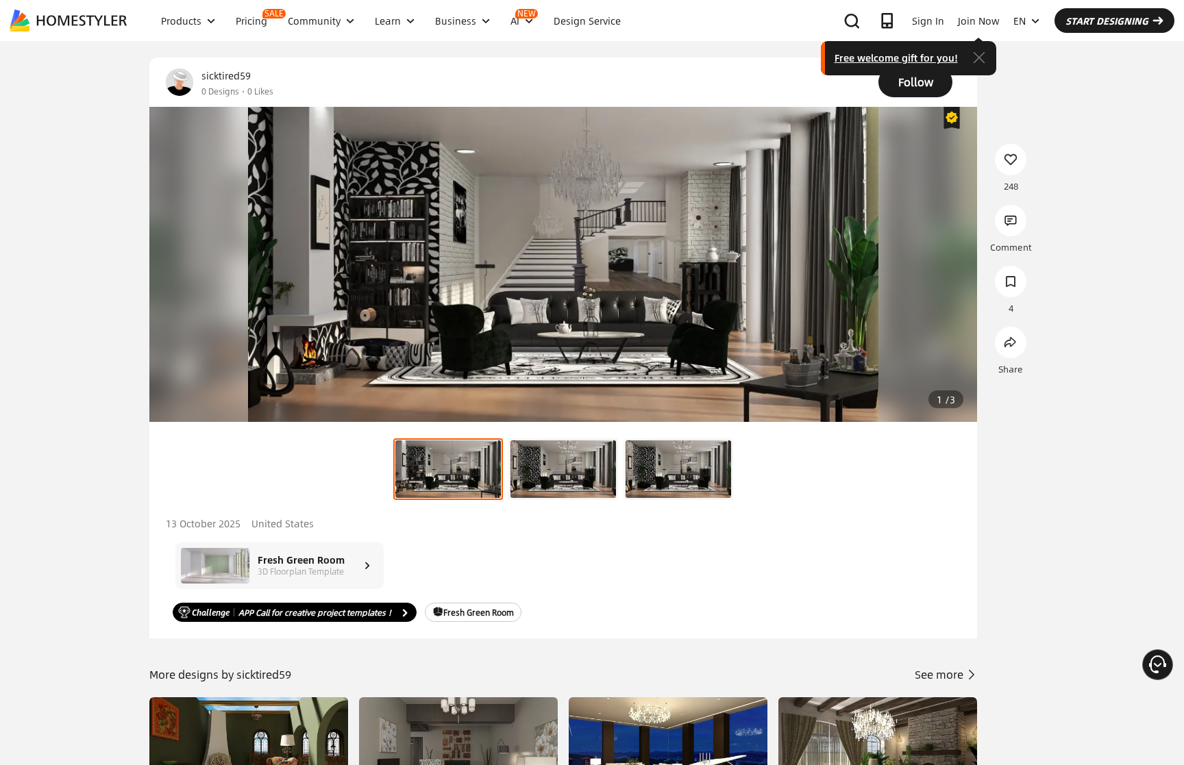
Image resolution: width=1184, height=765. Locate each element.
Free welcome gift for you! (896, 57)
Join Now (979, 20)
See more (940, 674)
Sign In (928, 20)
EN (1019, 20)
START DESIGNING (1106, 20)
